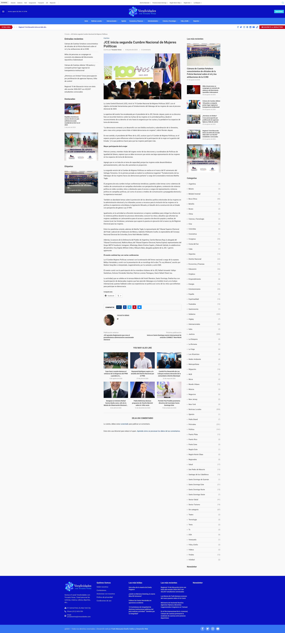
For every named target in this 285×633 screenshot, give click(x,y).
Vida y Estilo (184, 21)
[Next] (17, 27)
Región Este (187, 2)
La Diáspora (197, 2)
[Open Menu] (3, 11)
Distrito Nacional (144, 2)
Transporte (41, 2)
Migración (52, 2)
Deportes (196, 21)
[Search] (283, 3)
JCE (47, 2)
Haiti (25, 2)
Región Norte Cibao (175, 2)
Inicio (86, 21)
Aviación (13, 2)
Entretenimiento (153, 21)
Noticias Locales (96, 21)
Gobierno (19, 2)
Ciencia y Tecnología (169, 21)
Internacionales (112, 21)
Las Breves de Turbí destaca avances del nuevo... (33, 27)
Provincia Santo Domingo (159, 2)
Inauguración (32, 2)
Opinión (123, 21)
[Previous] (15, 27)
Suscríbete (279, 11)
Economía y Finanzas (136, 21)
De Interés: (4, 2)
